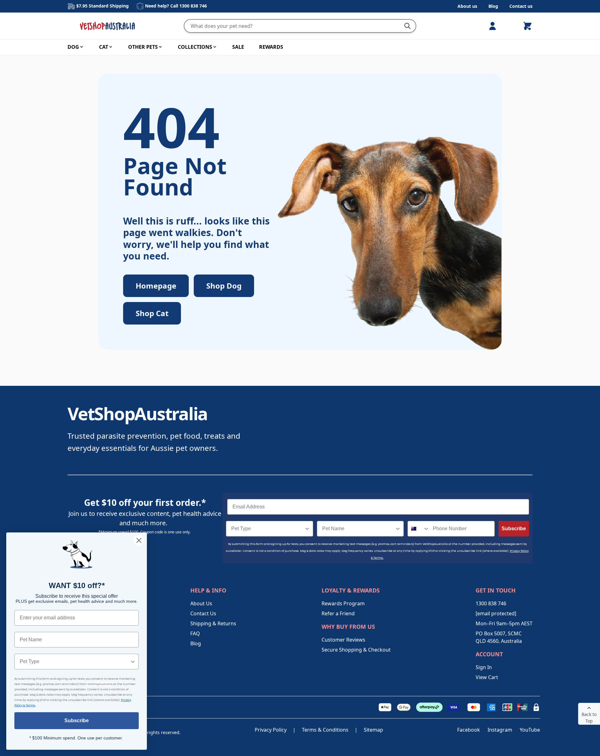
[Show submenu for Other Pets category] (160, 46)
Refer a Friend (338, 613)
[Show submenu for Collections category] (214, 46)
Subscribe (514, 528)
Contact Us (203, 613)
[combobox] (267, 528)
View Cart (487, 677)
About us (467, 6)
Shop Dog (224, 285)
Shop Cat (152, 313)
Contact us (520, 6)
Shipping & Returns (213, 623)
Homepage (156, 285)
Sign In (484, 667)
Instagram (500, 729)
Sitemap (373, 729)
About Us (201, 603)
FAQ (195, 633)
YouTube (530, 729)
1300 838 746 (193, 6)
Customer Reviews (343, 639)
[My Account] (495, 26)
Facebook (468, 729)
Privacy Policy (271, 729)
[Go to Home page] (109, 26)
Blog (493, 6)
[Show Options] (307, 528)
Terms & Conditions (325, 729)
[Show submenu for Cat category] (110, 46)
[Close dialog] (138, 540)
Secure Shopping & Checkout (356, 649)
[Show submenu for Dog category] (81, 46)
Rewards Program (343, 603)
